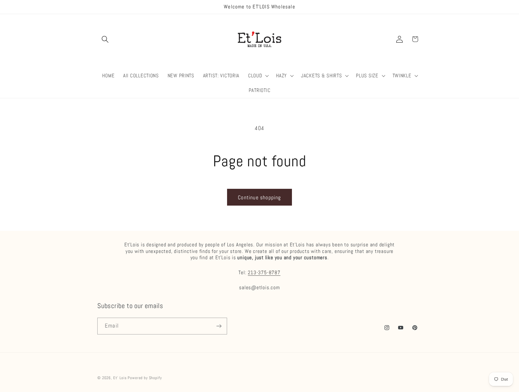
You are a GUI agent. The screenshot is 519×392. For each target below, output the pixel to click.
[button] (105, 39)
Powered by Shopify (145, 377)
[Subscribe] (219, 326)
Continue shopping (259, 197)
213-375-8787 (264, 272)
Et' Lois (120, 377)
